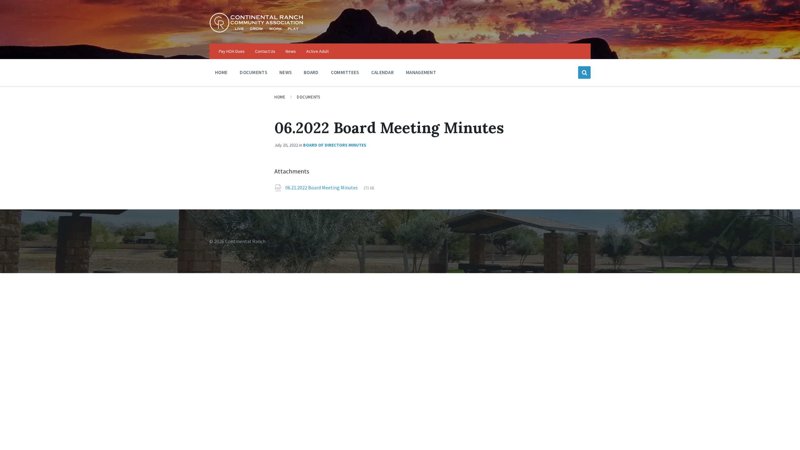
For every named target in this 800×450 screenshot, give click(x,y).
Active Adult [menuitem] (317, 51)
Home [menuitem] (221, 72)
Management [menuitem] (421, 72)
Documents (308, 97)
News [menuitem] (291, 51)
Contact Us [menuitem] (265, 51)
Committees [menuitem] (345, 72)
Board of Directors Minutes (334, 145)
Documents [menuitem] (253, 72)
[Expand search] (584, 72)
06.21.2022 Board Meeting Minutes (322, 187)
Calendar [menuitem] (382, 72)
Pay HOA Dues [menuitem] (232, 51)
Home (279, 97)
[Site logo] (256, 31)
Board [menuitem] (311, 72)
